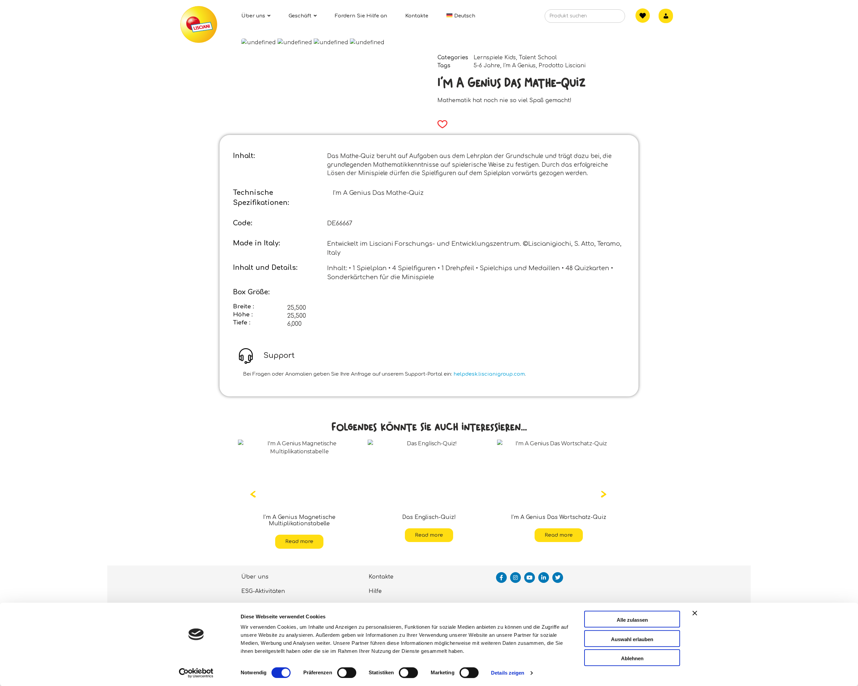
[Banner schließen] (694, 619)
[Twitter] (557, 571)
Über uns (254, 570)
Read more (299, 535)
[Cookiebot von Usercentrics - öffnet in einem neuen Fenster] (196, 673)
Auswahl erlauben (632, 639)
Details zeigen (507, 673)
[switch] (346, 672)
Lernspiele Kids (495, 58)
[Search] (610, 18)
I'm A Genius (519, 66)
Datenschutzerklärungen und (411, 599)
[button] (440, 124)
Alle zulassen (632, 620)
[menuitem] (461, 15)
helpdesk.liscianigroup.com (489, 374)
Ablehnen (632, 658)
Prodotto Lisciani (562, 66)
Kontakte (381, 570)
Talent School (538, 58)
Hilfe (375, 585)
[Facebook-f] (501, 571)
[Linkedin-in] (543, 571)
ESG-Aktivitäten (263, 585)
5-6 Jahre (487, 66)
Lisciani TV (256, 599)
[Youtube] (529, 571)
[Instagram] (515, 571)
